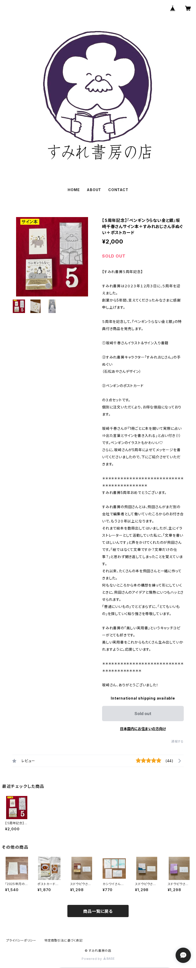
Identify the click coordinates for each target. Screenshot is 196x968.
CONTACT (118, 190)
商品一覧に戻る (98, 911)
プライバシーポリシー (21, 940)
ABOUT (94, 190)
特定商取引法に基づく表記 (63, 940)
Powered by (92, 959)
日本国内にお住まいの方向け (143, 729)
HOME (74, 190)
